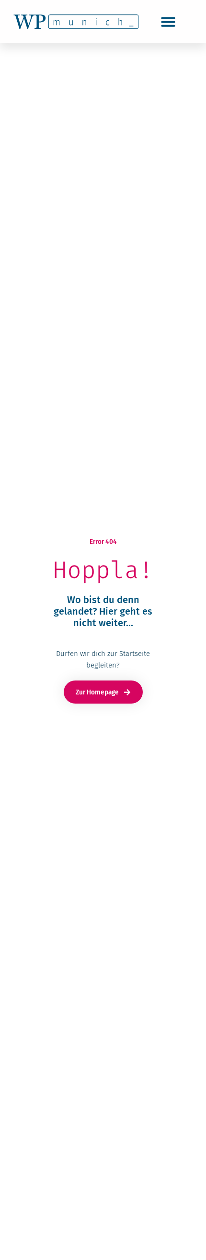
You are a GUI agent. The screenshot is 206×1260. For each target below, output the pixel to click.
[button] (168, 21)
